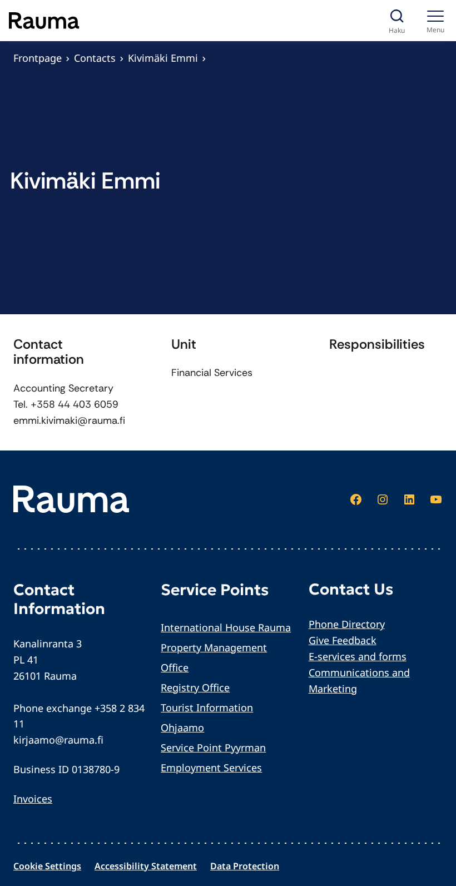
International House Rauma (226, 627)
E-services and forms (358, 656)
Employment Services (211, 767)
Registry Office (195, 687)
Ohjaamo (182, 727)
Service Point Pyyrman (213, 747)
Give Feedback (342, 640)
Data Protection (244, 866)
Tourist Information (207, 707)
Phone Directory (347, 624)
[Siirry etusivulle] (44, 20)
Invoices (32, 798)
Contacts (95, 58)
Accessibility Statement (146, 866)
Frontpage (37, 58)
